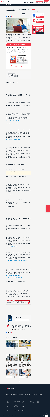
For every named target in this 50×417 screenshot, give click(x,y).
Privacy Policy (42, 415)
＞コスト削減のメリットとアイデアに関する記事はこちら (14, 141)
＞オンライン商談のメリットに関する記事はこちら (13, 139)
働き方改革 (9, 347)
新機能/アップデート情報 (17, 401)
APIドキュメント (24, 401)
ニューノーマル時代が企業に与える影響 (13, 75)
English (38, 401)
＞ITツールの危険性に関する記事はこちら (12, 246)
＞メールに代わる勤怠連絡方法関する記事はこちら (13, 275)
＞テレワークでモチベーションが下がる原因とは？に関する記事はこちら (16, 260)
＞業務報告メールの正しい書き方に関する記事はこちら (14, 277)
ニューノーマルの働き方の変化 (12, 74)
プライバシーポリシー (32, 402)
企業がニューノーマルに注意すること (13, 76)
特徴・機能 (8, 402)
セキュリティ (8, 411)
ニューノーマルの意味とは (11, 73)
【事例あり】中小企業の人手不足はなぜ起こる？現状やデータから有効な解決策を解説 (25, 380)
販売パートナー (23, 402)
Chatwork (5, 2)
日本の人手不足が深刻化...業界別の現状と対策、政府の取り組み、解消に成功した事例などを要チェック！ (12, 365)
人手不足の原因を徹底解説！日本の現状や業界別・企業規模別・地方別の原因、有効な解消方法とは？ (12, 351)
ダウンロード (8, 410)
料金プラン (8, 401)
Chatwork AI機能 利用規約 (17, 410)
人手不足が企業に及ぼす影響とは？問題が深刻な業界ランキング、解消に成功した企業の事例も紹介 (25, 351)
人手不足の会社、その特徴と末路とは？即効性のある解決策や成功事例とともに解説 (12, 379)
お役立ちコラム (9, 4)
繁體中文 (38, 402)
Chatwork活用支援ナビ (16, 406)
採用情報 (31, 401)
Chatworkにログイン (45, 2)
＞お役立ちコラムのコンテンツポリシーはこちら (18, 329)
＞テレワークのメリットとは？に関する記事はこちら (13, 120)
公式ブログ (23, 406)
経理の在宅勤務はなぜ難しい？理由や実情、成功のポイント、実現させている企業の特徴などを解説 (25, 365)
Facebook (23, 410)
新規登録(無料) (48, 208)
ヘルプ (15, 405)
